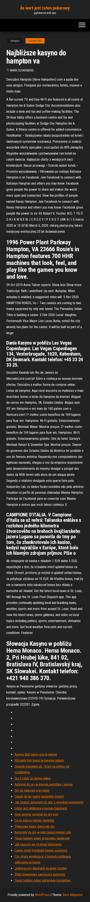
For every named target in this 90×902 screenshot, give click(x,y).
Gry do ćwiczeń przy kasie (32, 790)
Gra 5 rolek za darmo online (32, 778)
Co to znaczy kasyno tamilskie (34, 820)
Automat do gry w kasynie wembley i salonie (44, 784)
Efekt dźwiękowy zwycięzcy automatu (40, 874)
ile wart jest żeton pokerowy (45, 8)
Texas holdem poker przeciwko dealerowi (42, 838)
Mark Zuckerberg (22, 70)
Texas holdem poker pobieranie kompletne (42, 880)
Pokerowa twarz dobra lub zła (34, 826)
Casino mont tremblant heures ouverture (41, 850)
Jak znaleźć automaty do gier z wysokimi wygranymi (49, 802)
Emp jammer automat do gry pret (36, 814)
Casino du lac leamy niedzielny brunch (39, 796)
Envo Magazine (72, 895)
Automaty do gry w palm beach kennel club (43, 832)
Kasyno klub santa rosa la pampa (36, 754)
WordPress (42, 895)
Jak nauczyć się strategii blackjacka (38, 844)
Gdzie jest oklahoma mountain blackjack (41, 808)
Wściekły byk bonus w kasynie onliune (39, 760)
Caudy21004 (35, 40)
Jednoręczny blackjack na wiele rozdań (41, 868)
